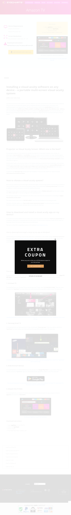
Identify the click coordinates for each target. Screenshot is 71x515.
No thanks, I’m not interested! (35, 276)
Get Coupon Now (35, 266)
